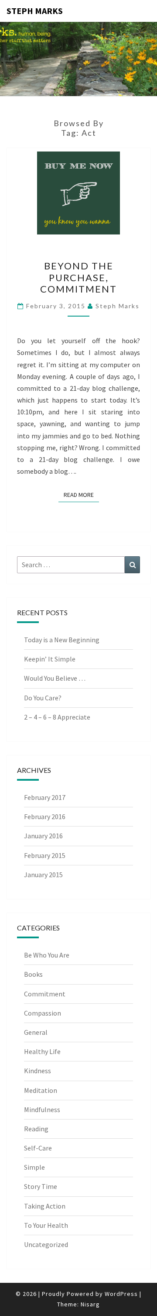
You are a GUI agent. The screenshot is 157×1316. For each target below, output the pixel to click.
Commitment (44, 993)
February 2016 (44, 816)
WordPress (121, 1294)
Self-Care (38, 1148)
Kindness (37, 1070)
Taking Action (44, 1206)
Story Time (40, 1186)
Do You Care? (42, 697)
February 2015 (44, 855)
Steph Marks (35, 10)
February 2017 (44, 797)
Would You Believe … (54, 678)
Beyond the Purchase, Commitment (78, 277)
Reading (36, 1128)
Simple (34, 1167)
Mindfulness (42, 1109)
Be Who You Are (46, 955)
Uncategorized (46, 1244)
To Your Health (46, 1225)
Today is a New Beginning (61, 639)
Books (33, 974)
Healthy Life (42, 1051)
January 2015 (43, 874)
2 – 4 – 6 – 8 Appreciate (57, 717)
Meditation (40, 1090)
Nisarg (90, 1304)
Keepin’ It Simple (49, 659)
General (36, 1032)
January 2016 (43, 835)
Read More (81, 494)
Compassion (42, 1013)
